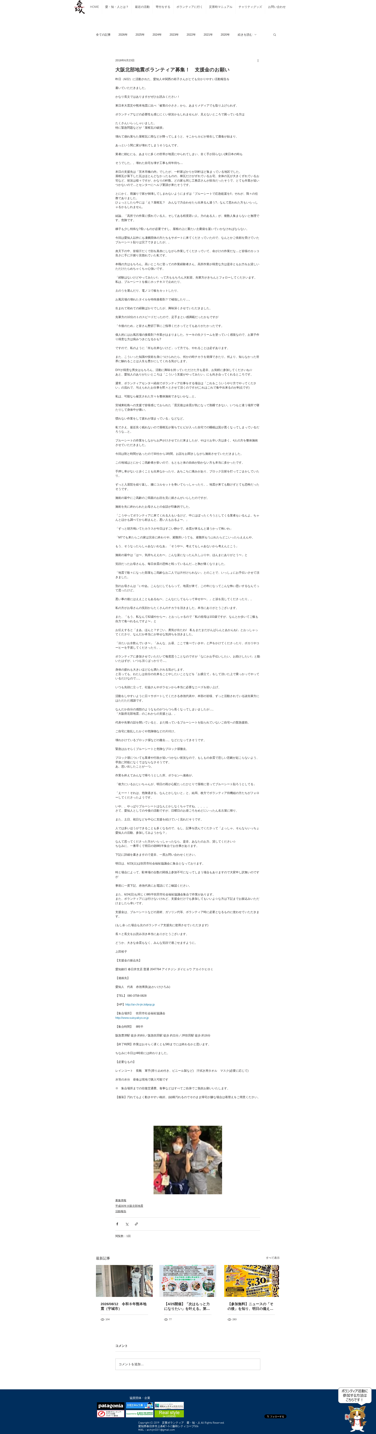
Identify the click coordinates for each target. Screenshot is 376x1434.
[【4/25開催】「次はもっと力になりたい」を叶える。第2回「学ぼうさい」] (187, 1281)
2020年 (225, 34)
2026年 (123, 34)
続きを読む (245, 34)
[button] (275, 34)
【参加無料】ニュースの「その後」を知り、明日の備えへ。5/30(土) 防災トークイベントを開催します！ (250, 1306)
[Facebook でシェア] (117, 1224)
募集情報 (120, 1200)
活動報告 (120, 1211)
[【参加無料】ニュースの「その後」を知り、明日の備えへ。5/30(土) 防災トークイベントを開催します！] (251, 1281)
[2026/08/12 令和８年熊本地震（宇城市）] (124, 1281)
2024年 (157, 34)
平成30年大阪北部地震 (129, 1205)
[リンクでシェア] (136, 1224)
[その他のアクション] (258, 60)
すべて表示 (273, 1257)
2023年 (174, 34)
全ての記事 (103, 34)
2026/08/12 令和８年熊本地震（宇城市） (123, 1306)
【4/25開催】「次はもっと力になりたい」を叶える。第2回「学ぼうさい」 (187, 1306)
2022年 (191, 34)
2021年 (208, 34)
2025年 (140, 34)
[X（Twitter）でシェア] (127, 1224)
